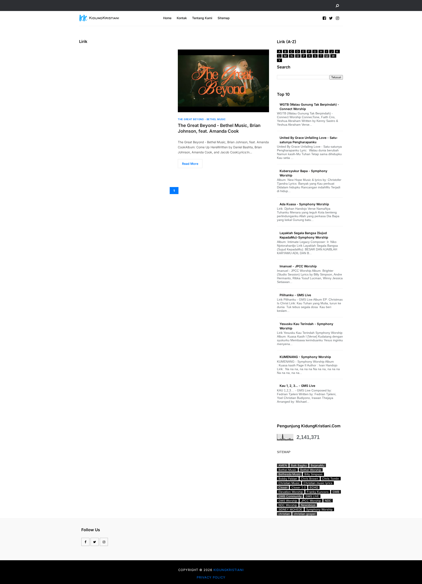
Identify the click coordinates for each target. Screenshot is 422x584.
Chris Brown (309, 478)
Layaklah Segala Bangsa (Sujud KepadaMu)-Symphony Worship (304, 235)
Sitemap (224, 18)
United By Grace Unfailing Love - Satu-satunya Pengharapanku (309, 140)
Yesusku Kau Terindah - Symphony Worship (306, 326)
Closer (282, 487)
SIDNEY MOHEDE (290, 509)
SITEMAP (283, 452)
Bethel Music (287, 470)
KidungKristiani (228, 570)
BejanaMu (317, 465)
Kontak (182, 18)
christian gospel (304, 514)
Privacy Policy (211, 577)
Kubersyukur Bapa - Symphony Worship (303, 173)
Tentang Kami (202, 18)
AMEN (282, 465)
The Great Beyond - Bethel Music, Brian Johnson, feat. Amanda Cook (219, 128)
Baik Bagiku (299, 465)
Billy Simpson (313, 474)
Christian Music (289, 483)
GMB (336, 492)
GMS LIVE (312, 496)
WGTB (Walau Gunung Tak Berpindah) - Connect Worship (309, 107)
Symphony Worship (319, 509)
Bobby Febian (287, 478)
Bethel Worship (310, 470)
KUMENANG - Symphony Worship (305, 357)
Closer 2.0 (298, 487)
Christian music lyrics (318, 483)
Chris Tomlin (330, 478)
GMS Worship (287, 500)
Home (167, 18)
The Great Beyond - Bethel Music (202, 119)
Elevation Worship (290, 492)
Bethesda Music (289, 474)
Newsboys (308, 505)
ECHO (314, 487)
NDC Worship (287, 505)
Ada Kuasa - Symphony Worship (304, 204)
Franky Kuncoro (318, 492)
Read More (190, 163)
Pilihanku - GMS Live (295, 295)
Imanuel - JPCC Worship (298, 266)
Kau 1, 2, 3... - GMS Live (297, 385)
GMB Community (290, 496)
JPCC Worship (311, 500)
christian (284, 514)
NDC (328, 500)
